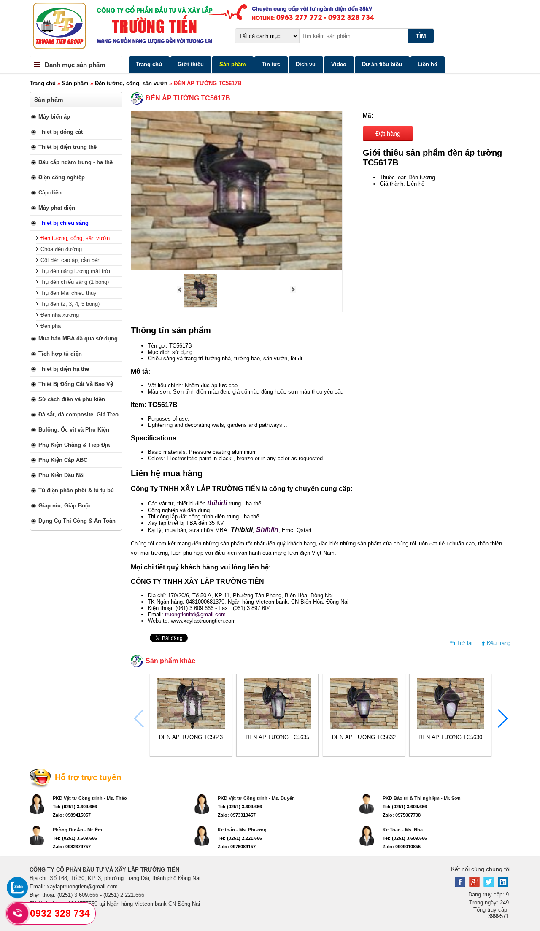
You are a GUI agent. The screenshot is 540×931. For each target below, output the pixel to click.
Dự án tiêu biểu (382, 64)
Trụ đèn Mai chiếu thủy (68, 293)
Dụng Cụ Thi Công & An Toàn (77, 521)
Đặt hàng (387, 133)
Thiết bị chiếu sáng (63, 223)
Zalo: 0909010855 (402, 846)
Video (338, 64)
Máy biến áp (54, 116)
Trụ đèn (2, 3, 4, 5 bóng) (70, 304)
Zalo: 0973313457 (237, 815)
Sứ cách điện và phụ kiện (71, 399)
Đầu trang (498, 643)
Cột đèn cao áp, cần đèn (70, 260)
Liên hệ (427, 64)
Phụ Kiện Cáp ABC (62, 460)
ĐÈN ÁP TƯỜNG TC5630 (450, 737)
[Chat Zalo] (17, 896)
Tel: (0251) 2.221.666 (240, 838)
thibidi (217, 503)
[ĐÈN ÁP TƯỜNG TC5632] (364, 727)
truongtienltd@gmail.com (195, 614)
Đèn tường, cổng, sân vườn (131, 83)
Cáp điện (50, 192)
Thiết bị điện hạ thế (63, 369)
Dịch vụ (306, 64)
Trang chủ (149, 64)
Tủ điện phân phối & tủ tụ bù (76, 490)
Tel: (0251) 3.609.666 (75, 806)
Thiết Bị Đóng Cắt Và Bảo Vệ (75, 384)
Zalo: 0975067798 (402, 815)
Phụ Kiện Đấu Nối (61, 475)
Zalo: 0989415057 (72, 815)
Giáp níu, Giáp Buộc (65, 505)
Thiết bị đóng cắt (60, 132)
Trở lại (464, 643)
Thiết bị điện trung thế (67, 147)
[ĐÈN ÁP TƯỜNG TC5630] (450, 727)
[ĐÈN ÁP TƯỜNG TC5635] (277, 727)
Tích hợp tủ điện (60, 354)
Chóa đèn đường (61, 249)
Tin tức (271, 64)
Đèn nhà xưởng (59, 315)
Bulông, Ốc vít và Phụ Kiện (73, 429)
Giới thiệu (191, 64)
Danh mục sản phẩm (75, 64)
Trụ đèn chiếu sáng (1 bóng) (74, 282)
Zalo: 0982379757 (72, 846)
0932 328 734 (60, 913)
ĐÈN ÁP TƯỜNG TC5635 (277, 737)
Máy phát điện (56, 208)
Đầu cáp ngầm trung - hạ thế (75, 162)
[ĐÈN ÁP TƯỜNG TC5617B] (200, 305)
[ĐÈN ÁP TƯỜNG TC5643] (191, 727)
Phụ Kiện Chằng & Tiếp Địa (74, 445)
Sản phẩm (232, 64)
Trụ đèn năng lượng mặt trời (75, 271)
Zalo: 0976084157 (237, 846)
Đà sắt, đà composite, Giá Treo (78, 414)
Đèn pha (50, 326)
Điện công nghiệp (61, 177)
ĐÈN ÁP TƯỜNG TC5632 (364, 737)
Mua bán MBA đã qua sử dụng (78, 338)
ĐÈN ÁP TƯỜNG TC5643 (191, 737)
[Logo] (270, 28)
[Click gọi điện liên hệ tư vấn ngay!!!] (18, 913)
